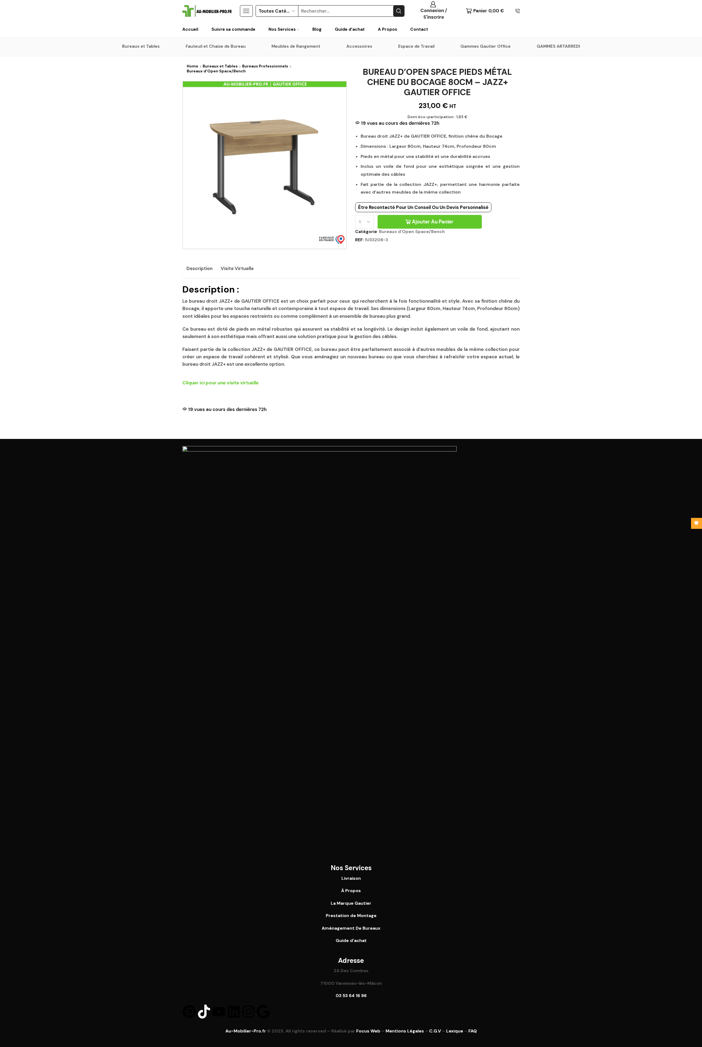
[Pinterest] (189, 1011)
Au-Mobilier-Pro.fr (245, 1031)
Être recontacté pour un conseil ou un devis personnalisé (423, 207)
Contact (419, 29)
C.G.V (435, 1031)
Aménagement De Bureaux (351, 928)
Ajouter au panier (433, 222)
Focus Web (368, 1031)
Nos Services (282, 29)
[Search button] (398, 10)
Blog (317, 29)
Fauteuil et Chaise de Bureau (216, 46)
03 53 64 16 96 (351, 995)
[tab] (199, 268)
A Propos (387, 29)
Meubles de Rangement (295, 46)
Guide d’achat (350, 29)
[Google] (263, 1011)
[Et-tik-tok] (204, 1011)
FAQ (472, 1031)
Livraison (351, 878)
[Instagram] (248, 1011)
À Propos (351, 890)
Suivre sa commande (233, 29)
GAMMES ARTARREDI (558, 46)
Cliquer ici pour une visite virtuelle (220, 383)
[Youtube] (219, 1011)
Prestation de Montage (351, 915)
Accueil (190, 29)
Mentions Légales (405, 1031)
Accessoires (359, 46)
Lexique (454, 1031)
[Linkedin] (233, 1011)
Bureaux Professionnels (265, 66)
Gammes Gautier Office (485, 46)
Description (199, 268)
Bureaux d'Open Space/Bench (216, 71)
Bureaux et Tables (141, 46)
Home (192, 66)
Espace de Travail (416, 46)
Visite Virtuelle (237, 268)
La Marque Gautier (351, 903)
